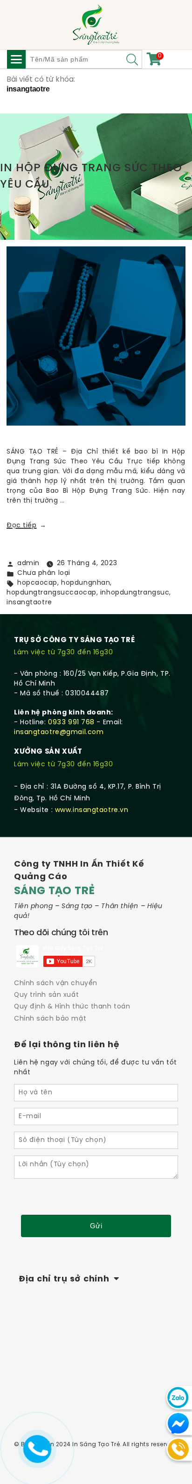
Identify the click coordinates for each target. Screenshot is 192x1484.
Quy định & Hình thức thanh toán (72, 1006)
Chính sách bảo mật (50, 1018)
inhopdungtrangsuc (135, 592)
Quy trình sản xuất (46, 995)
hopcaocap (37, 583)
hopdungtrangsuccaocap (51, 592)
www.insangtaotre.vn (92, 810)
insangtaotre (29, 602)
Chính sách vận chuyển (55, 983)
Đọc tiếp (27, 525)
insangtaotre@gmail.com (58, 732)
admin (28, 563)
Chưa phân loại (43, 573)
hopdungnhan (85, 583)
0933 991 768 (71, 722)
